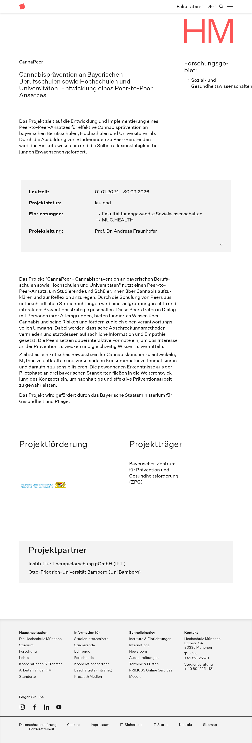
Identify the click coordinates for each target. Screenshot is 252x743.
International (140, 645)
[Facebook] (34, 707)
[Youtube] (59, 707)
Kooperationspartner (91, 664)
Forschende (84, 658)
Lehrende (82, 651)
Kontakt (185, 725)
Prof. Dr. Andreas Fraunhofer (126, 231)
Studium (26, 645)
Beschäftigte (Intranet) (93, 670)
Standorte (27, 676)
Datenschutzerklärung (38, 725)
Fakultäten (188, 6)
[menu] (229, 6)
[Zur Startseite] (22, 6)
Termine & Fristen (144, 664)
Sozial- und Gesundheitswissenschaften (212, 83)
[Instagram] (22, 707)
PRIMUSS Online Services (150, 670)
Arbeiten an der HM (35, 670)
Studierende (84, 645)
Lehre (24, 658)
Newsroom (138, 651)
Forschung (28, 651)
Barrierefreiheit (41, 729)
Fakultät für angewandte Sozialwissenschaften (152, 213)
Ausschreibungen (144, 658)
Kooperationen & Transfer (40, 664)
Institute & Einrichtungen (150, 639)
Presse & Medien (88, 676)
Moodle (135, 676)
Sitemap (210, 725)
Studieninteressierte (91, 639)
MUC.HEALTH (118, 219)
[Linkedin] (47, 707)
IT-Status (160, 725)
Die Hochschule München (40, 639)
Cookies (73, 725)
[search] (221, 6)
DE (209, 6)
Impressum (100, 725)
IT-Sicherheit (131, 725)
